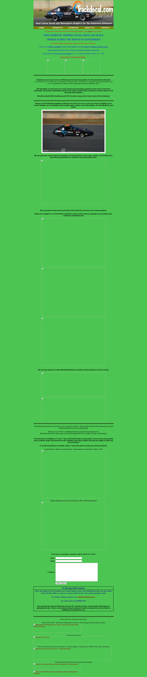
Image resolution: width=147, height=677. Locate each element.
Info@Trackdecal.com (86, 597)
